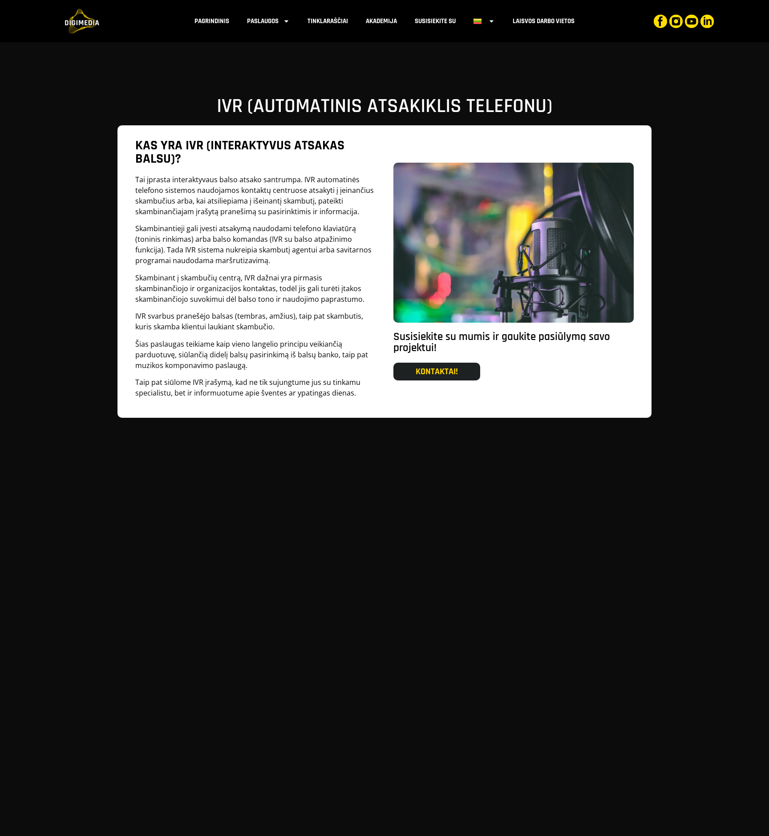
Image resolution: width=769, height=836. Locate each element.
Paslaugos (263, 21)
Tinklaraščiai (328, 21)
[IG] (676, 21)
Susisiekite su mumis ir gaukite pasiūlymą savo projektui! (501, 342)
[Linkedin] (707, 21)
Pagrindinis (211, 21)
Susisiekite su (435, 21)
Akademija (381, 21)
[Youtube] (691, 21)
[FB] (660, 21)
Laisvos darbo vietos (544, 21)
